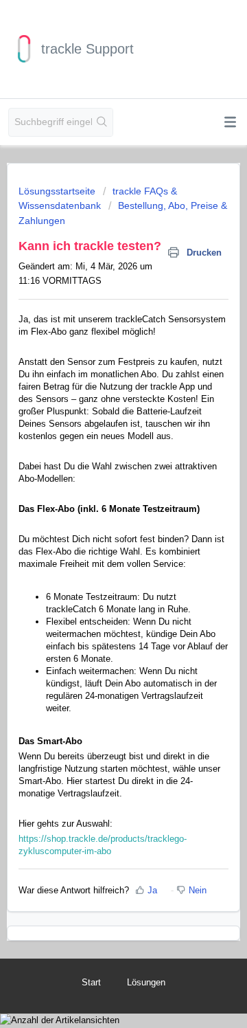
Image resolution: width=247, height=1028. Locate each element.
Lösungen (146, 982)
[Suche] (102, 122)
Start (91, 982)
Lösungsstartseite (58, 191)
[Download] (98, 511)
